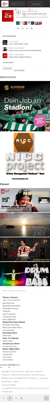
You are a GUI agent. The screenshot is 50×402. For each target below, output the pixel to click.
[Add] (23, 28)
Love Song (7, 357)
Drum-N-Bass (8, 359)
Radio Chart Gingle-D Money (20, 57)
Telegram (6, 311)
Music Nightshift (9, 319)
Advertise (16, 365)
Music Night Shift (20, 378)
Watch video (8, 341)
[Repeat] (21, 398)
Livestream (12, 16)
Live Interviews (9, 330)
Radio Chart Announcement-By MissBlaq (25, 50)
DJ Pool (28, 16)
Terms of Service (17, 371)
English (13, 385)
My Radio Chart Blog (11, 325)
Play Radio (36, 4)
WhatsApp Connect (10, 308)
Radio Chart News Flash (12, 327)
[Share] (27, 28)
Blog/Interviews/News (11, 305)
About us (39, 371)
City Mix (34, 10)
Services (7, 365)
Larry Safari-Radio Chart (18, 44)
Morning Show (8, 303)
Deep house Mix (9, 351)
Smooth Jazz (8, 354)
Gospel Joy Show (9, 317)
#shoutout (7, 68)
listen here (7, 335)
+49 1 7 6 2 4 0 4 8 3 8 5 (11, 300)
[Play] (9, 398)
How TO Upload (9, 314)
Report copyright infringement (14, 290)
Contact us (5, 375)
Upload (44, 15)
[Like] (18, 28)
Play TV (20, 10)
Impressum (29, 371)
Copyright (5, 371)
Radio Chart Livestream (20, 375)
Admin (15, 381)
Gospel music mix (10, 346)
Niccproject (8, 391)
